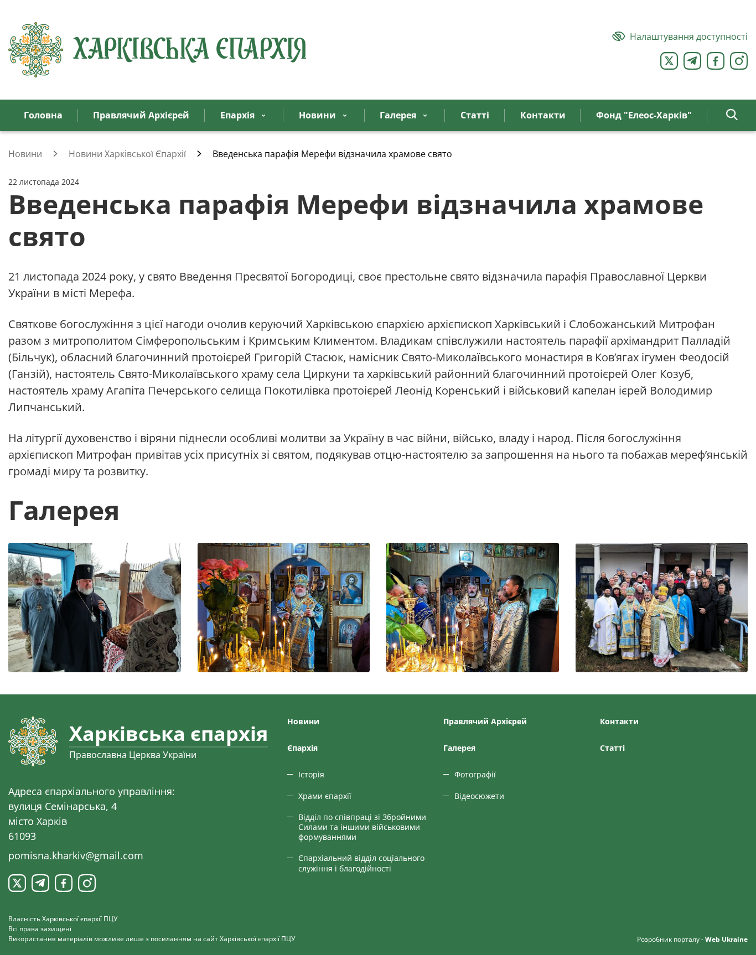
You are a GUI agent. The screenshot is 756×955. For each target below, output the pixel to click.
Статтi (612, 748)
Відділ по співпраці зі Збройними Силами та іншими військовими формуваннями (362, 827)
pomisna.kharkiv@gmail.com (75, 855)
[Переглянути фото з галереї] (94, 607)
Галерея (459, 748)
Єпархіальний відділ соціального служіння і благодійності (361, 863)
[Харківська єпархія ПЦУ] (157, 49)
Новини (303, 721)
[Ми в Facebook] (715, 61)
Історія (311, 774)
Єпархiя (302, 748)
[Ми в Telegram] (692, 61)
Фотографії (475, 774)
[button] (732, 115)
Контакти (619, 721)
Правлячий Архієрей (485, 721)
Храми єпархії (324, 796)
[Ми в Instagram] (739, 61)
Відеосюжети (479, 796)
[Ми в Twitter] (669, 61)
